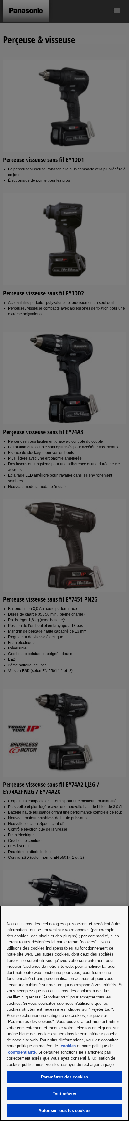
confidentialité (22, 1052)
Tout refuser (64, 1094)
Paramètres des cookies (64, 1077)
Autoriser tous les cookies (64, 1110)
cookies (68, 1046)
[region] (64, 1013)
